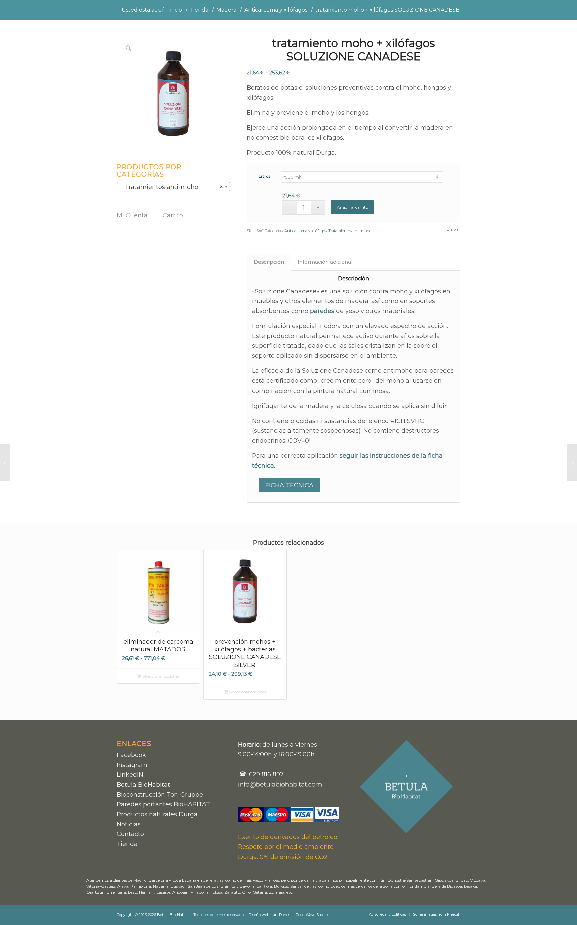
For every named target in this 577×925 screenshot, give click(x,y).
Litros (265, 176)
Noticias (129, 824)
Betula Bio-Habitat (173, 914)
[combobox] (173, 186)
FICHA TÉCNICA (289, 485)
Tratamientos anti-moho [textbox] (171, 187)
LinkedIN (130, 774)
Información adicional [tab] (325, 262)
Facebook (131, 755)
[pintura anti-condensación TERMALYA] (5, 462)
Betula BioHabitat (143, 784)
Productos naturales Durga (157, 814)
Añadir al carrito (352, 207)
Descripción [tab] (269, 262)
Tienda (127, 844)
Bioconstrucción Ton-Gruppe (160, 794)
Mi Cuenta (132, 215)
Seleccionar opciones (160, 676)
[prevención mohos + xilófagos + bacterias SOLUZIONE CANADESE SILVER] (572, 462)
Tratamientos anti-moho (349, 230)
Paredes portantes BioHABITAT (163, 804)
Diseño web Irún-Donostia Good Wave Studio (288, 914)
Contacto (130, 834)
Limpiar (453, 230)
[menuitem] (387, 914)
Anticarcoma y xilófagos (305, 230)
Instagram (132, 765)
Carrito (173, 215)
